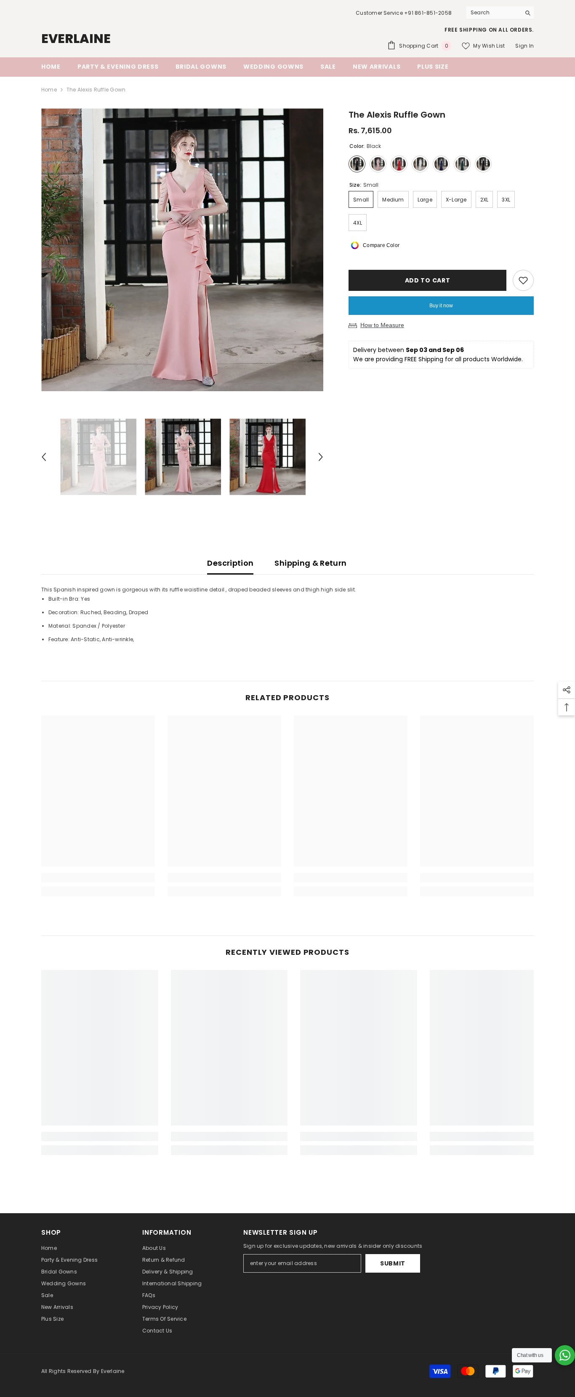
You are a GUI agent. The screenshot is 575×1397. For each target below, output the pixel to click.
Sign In (524, 45)
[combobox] (493, 12)
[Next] (320, 457)
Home (49, 89)
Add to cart (429, 280)
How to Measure (382, 325)
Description (230, 563)
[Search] (500, 12)
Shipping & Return (310, 563)
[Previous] (43, 457)
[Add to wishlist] (523, 280)
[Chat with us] (565, 1355)
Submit (392, 1263)
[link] (98, 877)
